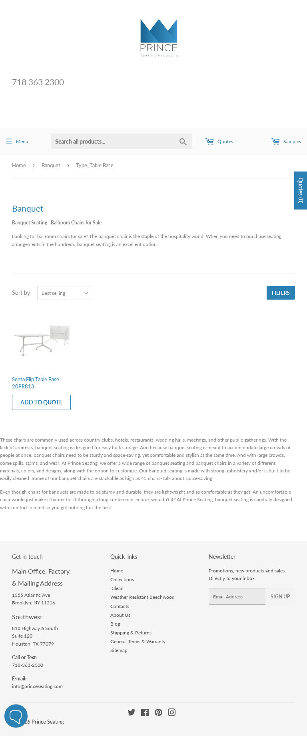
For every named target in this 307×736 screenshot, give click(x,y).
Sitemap (119, 650)
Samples (291, 141)
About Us (120, 615)
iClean (117, 588)
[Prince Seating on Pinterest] (158, 714)
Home (19, 165)
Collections (122, 579)
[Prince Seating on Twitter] (132, 714)
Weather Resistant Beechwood (142, 597)
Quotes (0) (300, 191)
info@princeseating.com (37, 686)
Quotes (224, 141)
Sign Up (280, 597)
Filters (281, 293)
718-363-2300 (27, 665)
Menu (22, 141)
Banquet (51, 165)
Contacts (119, 606)
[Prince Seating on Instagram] (172, 714)
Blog (115, 624)
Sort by (21, 292)
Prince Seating (48, 721)
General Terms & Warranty (137, 641)
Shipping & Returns (131, 633)
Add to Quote (41, 402)
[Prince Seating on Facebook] (145, 714)
